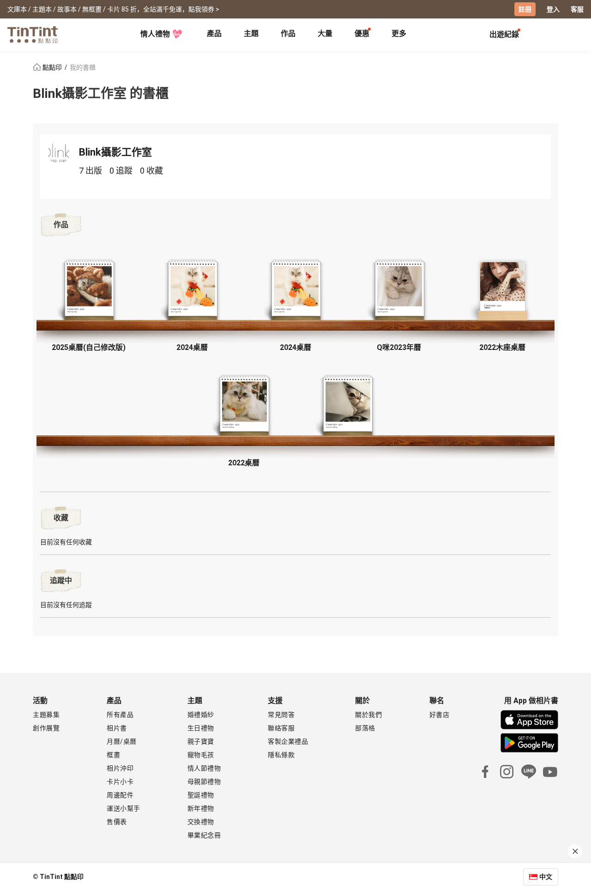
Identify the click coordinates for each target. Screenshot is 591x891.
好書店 (439, 714)
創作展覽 (46, 728)
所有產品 (120, 714)
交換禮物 (200, 821)
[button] (89, 291)
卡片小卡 (120, 781)
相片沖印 (120, 768)
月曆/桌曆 (122, 741)
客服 (577, 9)
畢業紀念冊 (204, 835)
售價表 (117, 821)
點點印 (52, 67)
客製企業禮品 (288, 741)
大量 (325, 33)
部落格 (365, 728)
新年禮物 (200, 808)
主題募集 (46, 714)
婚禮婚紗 (200, 714)
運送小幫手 (123, 808)
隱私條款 (281, 755)
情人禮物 (155, 34)
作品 (288, 33)
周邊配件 (120, 795)
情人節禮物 (204, 768)
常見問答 (281, 714)
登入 (553, 9)
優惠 (362, 33)
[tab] (214, 34)
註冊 (525, 9)
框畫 (113, 755)
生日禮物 (200, 728)
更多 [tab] (399, 33)
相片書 (117, 728)
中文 (545, 876)
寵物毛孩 (200, 755)
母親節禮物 (204, 781)
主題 (251, 33)
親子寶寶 (200, 741)
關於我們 (368, 714)
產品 (214, 33)
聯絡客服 (281, 728)
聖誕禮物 (200, 795)
